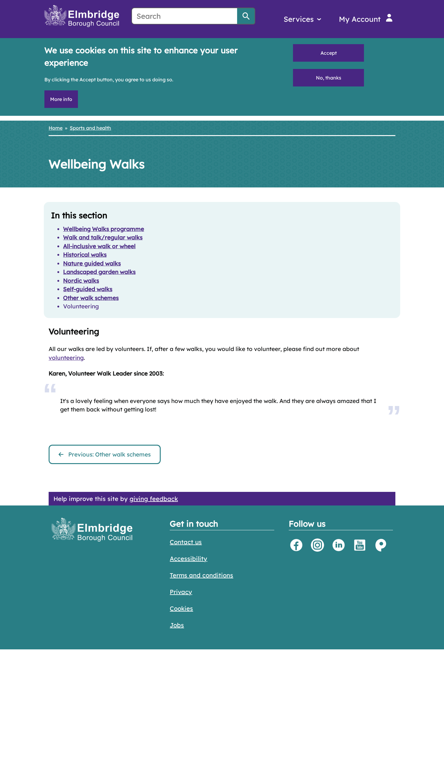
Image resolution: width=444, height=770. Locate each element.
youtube (359, 545)
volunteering (66, 357)
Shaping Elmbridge (380, 545)
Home (56, 128)
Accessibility (188, 558)
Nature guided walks (92, 263)
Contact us (186, 542)
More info (61, 99)
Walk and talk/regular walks (103, 237)
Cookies (181, 608)
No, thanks (328, 78)
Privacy (181, 592)
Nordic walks (81, 280)
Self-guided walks (87, 289)
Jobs (177, 625)
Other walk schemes (91, 297)
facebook (296, 545)
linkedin (338, 545)
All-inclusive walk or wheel (99, 246)
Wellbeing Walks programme (103, 228)
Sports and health (90, 128)
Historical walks (85, 254)
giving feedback (154, 498)
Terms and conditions (201, 575)
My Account (360, 19)
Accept (328, 53)
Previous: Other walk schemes (109, 454)
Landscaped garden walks (99, 271)
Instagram (317, 545)
